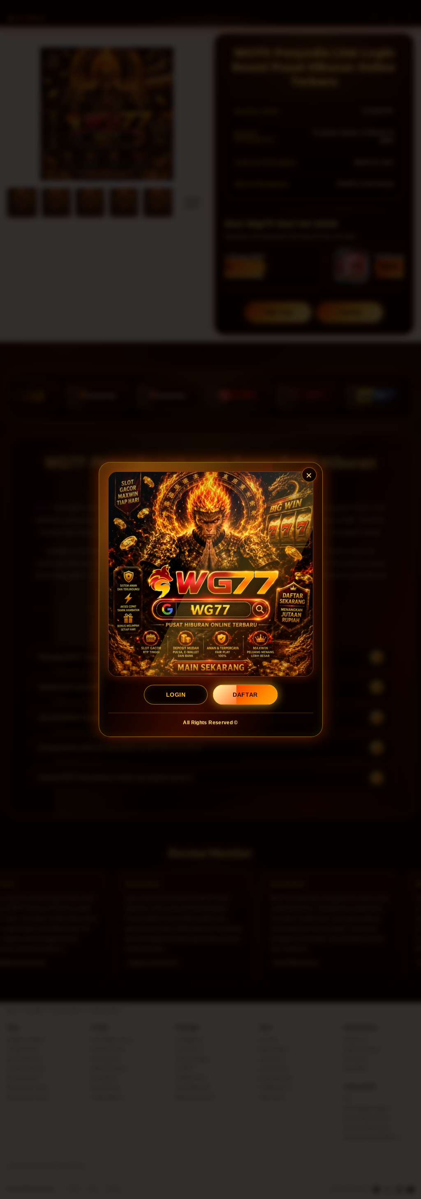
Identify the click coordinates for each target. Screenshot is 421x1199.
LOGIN (175, 694)
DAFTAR (245, 694)
